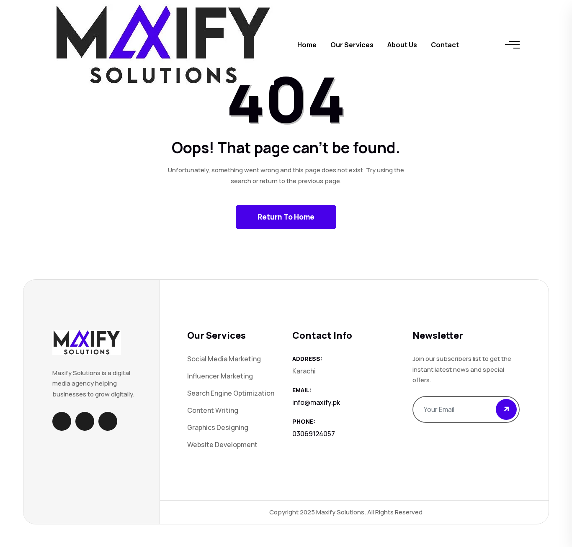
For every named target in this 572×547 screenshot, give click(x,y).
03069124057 (313, 433)
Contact (445, 44)
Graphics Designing (217, 427)
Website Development (222, 444)
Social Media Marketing (224, 358)
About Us (402, 44)
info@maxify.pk (316, 402)
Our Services (352, 44)
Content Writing (212, 410)
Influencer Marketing (220, 376)
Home (307, 44)
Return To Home (286, 217)
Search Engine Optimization (230, 393)
